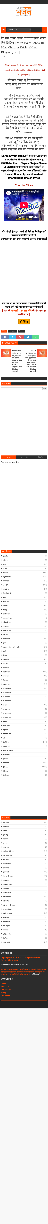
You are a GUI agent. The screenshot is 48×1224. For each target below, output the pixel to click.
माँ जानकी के (6, 668)
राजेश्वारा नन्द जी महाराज (9, 905)
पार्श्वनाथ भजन (6, 639)
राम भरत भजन (6, 709)
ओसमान (5, 830)
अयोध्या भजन (6, 560)
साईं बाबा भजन (6, 754)
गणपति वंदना (6, 581)
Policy (3, 993)
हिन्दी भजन (21, 331)
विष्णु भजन (5, 730)
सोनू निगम (5, 938)
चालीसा (4, 597)
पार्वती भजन (5, 634)
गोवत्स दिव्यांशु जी (7, 593)
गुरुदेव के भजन (6, 589)
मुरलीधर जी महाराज (7, 884)
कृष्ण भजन (5, 572)
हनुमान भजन (6, 763)
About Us (5, 987)
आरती (4, 564)
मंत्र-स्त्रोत (6, 659)
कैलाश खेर (5, 839)
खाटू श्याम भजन (12, 331)
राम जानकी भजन (7, 701)
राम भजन (5, 705)
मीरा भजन (5, 680)
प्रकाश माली (6, 872)
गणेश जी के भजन (7, 585)
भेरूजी (4, 651)
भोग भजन (5, 655)
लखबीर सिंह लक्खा (7, 913)
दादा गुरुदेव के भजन (7, 618)
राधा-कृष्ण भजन (7, 688)
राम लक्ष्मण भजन (7, 713)
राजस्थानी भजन (6, 684)
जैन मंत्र (5, 610)
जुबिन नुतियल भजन (7, 855)
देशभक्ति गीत (6, 626)
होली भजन (5, 771)
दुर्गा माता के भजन (7, 622)
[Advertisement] (24, 21)
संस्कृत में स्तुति (6, 746)
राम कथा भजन (6, 696)
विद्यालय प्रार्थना (6, 725)
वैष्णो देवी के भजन (7, 734)
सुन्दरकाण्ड (5, 758)
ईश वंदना (5, 568)
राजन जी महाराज (7, 897)
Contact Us (6, 990)
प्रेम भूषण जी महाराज (8, 876)
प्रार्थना (4, 643)
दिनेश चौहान (5, 859)
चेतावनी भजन (6, 601)
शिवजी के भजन (6, 742)
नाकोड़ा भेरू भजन (7, 630)
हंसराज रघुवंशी (6, 942)
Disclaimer (5, 995)
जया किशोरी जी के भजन (8, 851)
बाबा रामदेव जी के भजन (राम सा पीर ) (11, 647)
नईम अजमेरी (6, 868)
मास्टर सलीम (6, 880)
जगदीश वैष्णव (6, 847)
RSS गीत (5, 556)
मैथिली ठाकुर (6, 888)
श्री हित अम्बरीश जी (7, 934)
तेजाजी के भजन (6, 614)
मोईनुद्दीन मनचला (7, 892)
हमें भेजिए (24, 321)
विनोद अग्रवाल (6, 926)
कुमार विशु (5, 835)
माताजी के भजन (6, 672)
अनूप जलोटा (6, 822)
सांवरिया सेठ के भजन (8, 750)
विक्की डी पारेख (6, 921)
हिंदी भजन (5, 767)
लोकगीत (5, 721)
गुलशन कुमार (6, 843)
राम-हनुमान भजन (7, 717)
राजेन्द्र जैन (6, 901)
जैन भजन (5, 606)
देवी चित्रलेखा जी (7, 864)
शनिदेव (4, 738)
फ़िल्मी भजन (5, 775)
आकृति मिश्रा (6, 826)
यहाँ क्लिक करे (36, 974)
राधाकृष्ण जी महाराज (7, 909)
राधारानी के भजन (7, 692)
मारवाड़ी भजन (6, 676)
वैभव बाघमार (5, 930)
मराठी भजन (5, 663)
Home (3, 984)
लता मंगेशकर (6, 917)
